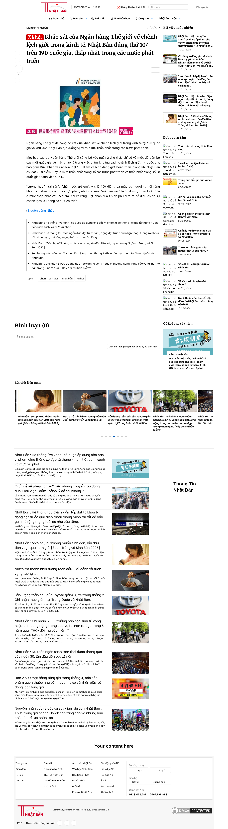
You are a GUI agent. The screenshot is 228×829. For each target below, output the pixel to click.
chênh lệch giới (49, 278)
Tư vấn (135, 781)
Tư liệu (19, 774)
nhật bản (67, 278)
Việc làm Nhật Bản (54, 780)
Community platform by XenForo (81, 809)
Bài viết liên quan (28, 383)
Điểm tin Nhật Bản (37, 27)
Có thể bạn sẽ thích (178, 323)
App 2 (161, 770)
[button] (86, 18)
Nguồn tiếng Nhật (41, 210)
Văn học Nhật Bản (82, 769)
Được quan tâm (174, 137)
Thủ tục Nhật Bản (53, 774)
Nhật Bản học (122, 18)
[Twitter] (66, 823)
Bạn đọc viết (108, 786)
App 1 (140, 770)
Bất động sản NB (110, 763)
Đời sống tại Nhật (54, 769)
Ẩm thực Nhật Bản (82, 763)
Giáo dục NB (107, 769)
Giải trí (76, 786)
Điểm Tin (100, 18)
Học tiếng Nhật (80, 774)
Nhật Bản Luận (168, 18)
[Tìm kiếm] (190, 7)
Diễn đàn (78, 18)
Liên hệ (20, 780)
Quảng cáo (158, 781)
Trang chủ (58, 18)
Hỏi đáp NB (107, 774)
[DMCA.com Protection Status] (191, 810)
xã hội (80, 278)
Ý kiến (104, 780)
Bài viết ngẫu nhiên (178, 28)
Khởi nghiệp (107, 792)
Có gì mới (144, 18)
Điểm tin (48, 763)
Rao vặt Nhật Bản (82, 792)
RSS (19, 823)
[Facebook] (59, 823)
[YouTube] (73, 823)
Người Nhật (78, 780)
